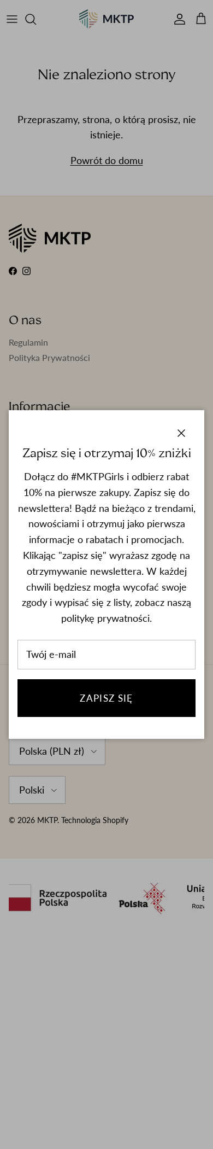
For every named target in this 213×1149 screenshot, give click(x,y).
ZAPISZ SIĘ (106, 698)
